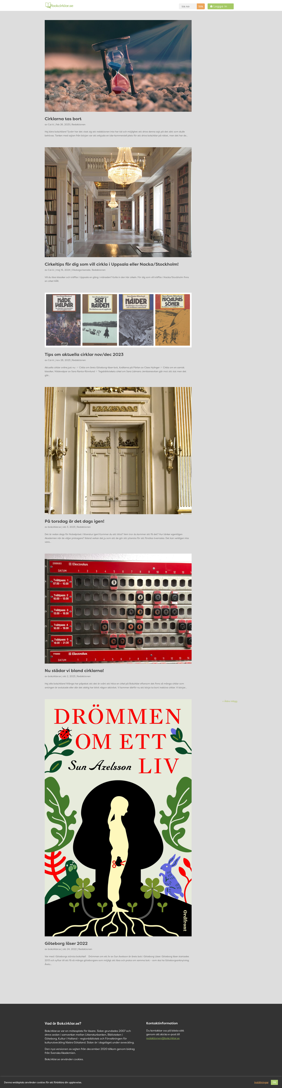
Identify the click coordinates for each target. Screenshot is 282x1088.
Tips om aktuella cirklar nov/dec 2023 (84, 354)
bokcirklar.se (54, 526)
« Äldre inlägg (229, 701)
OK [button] (274, 1082)
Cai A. (51, 124)
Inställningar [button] (261, 1082)
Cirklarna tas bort (63, 119)
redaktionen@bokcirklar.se (163, 1038)
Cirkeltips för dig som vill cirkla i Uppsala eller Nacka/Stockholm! (112, 264)
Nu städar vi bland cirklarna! (74, 670)
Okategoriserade (81, 269)
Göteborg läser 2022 (66, 943)
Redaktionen (78, 124)
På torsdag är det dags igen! (74, 521)
